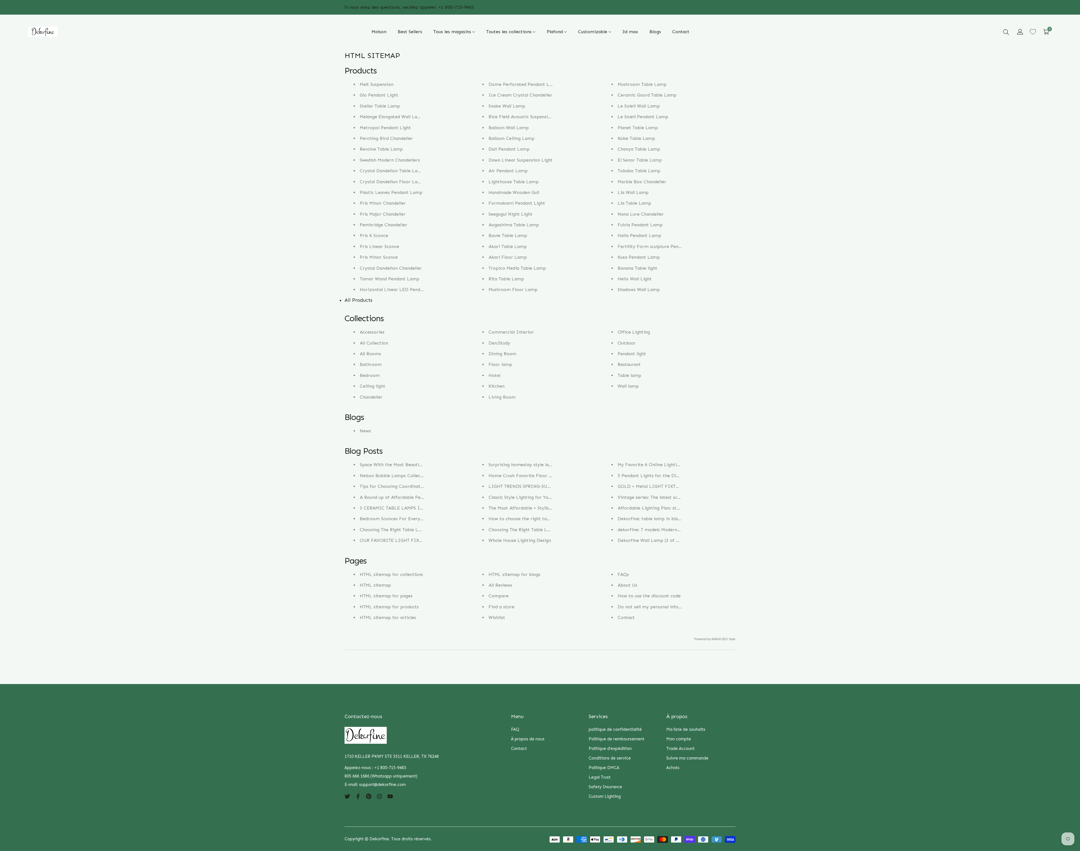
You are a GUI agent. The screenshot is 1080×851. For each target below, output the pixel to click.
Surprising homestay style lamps (523, 464)
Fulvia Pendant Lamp (640, 224)
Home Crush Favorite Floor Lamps (526, 475)
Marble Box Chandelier (642, 181)
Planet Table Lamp (638, 127)
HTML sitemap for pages (386, 595)
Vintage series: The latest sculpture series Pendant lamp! (678, 497)
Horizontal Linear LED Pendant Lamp (400, 289)
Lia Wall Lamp (633, 192)
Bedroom (370, 375)
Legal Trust (600, 777)
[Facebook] (358, 795)
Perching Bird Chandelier (386, 138)
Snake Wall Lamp (507, 106)
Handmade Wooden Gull (514, 192)
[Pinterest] (369, 795)
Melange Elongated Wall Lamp (392, 116)
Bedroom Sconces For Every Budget (398, 518)
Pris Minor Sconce (379, 257)
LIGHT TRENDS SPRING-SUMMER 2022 (530, 486)
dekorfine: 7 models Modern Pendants (658, 529)
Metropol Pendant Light (385, 127)
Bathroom (371, 364)
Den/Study (499, 343)
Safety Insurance (605, 786)
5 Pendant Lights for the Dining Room (658, 475)
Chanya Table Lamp (639, 149)
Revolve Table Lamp (381, 149)
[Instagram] (379, 795)
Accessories (372, 332)
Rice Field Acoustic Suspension (521, 116)
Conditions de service (610, 758)
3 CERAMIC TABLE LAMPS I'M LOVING (402, 508)
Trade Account (680, 748)
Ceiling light (372, 386)
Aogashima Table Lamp (514, 224)
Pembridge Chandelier (383, 224)
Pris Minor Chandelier (383, 203)
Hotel (494, 375)
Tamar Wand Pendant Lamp (389, 279)
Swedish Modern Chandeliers (390, 160)
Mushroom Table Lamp (642, 84)
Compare (498, 595)
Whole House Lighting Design (520, 540)
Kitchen (497, 386)
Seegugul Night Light (510, 214)
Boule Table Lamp (508, 235)
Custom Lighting (605, 796)
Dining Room (502, 353)
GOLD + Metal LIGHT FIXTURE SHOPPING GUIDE (672, 486)
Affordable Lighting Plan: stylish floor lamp (664, 508)
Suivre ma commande (687, 758)
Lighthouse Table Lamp (514, 181)
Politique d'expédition (610, 748)
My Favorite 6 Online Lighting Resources (661, 464)
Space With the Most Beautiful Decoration (405, 464)
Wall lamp (628, 386)
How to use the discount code (649, 595)
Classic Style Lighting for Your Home (528, 497)
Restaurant (629, 364)
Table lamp (629, 375)
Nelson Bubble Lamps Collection (394, 475)
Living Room (502, 397)
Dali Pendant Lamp (509, 149)
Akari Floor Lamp (508, 257)
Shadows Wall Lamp (639, 289)
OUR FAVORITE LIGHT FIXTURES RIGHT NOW (410, 540)
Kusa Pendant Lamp (639, 257)
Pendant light (632, 353)
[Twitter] (347, 795)
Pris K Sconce (374, 235)
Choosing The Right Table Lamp (394, 529)
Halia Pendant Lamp (639, 235)
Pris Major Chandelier (383, 214)
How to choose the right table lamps (528, 518)
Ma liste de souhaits (685, 729)
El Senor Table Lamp (640, 160)
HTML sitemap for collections (391, 574)
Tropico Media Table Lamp (517, 268)
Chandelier (371, 397)
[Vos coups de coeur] (1033, 31)
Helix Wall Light (635, 279)
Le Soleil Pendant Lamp (643, 116)
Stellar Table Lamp (380, 106)
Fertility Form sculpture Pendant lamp (659, 246)
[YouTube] (390, 795)
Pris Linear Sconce (379, 246)
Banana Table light (637, 268)
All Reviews (500, 585)
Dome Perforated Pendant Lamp (524, 84)
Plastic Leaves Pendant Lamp (391, 192)
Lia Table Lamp (634, 203)
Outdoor (627, 343)
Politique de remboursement (616, 738)
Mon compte (678, 738)
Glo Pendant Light (379, 95)
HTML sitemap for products (389, 606)
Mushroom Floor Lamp (513, 289)
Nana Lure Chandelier (641, 214)
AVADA (716, 639)
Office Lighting (634, 332)
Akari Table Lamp (508, 246)
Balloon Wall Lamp (509, 127)
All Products (358, 300)
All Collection (374, 343)
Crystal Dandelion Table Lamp (392, 170)
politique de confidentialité (615, 729)
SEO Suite (728, 639)
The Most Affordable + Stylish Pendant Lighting (539, 508)
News (365, 431)
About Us (627, 585)
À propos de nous (527, 738)
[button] (1006, 31)
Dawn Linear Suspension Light (521, 160)
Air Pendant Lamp (508, 170)
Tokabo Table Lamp (639, 170)
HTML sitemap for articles (388, 617)
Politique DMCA (604, 767)
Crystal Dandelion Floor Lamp (392, 181)
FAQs (623, 574)
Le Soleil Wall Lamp (639, 106)
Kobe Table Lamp (636, 138)
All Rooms (370, 353)
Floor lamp (500, 364)
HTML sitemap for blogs (514, 574)
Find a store (501, 606)
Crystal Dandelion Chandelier (391, 268)
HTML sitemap (375, 585)
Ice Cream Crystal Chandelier (520, 95)
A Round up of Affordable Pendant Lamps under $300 (416, 497)
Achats (673, 767)
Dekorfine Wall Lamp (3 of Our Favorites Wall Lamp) (674, 540)
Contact (626, 617)
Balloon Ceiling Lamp (511, 138)
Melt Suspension (376, 84)
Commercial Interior (511, 332)
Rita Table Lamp (506, 279)
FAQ (515, 729)
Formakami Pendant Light (517, 203)
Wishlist (497, 617)
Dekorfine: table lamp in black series (657, 518)
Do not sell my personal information (657, 606)
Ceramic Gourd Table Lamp (647, 95)
